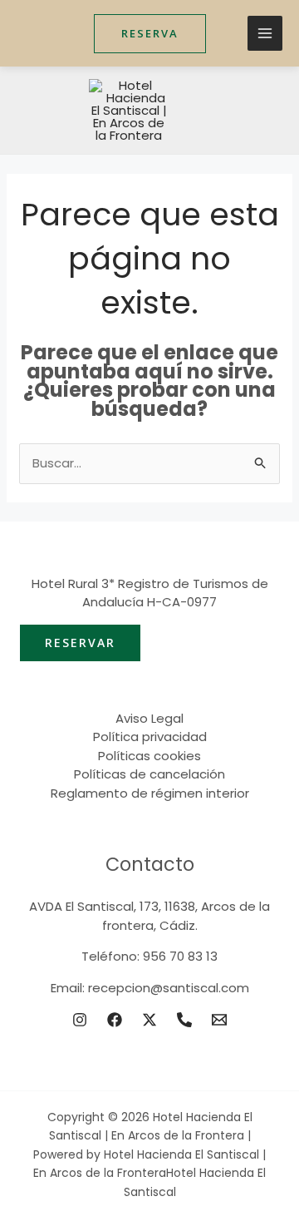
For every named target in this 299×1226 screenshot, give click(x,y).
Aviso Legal (149, 718)
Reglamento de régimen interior (150, 793)
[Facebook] (114, 1019)
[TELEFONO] (184, 1019)
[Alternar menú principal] (265, 34)
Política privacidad (150, 736)
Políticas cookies (149, 755)
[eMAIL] (219, 1019)
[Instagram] (79, 1019)
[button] (150, 33)
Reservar (80, 642)
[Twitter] (149, 1019)
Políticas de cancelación (149, 774)
